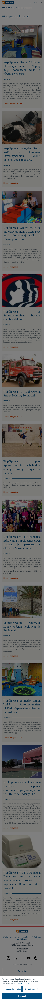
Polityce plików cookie (23, 983)
